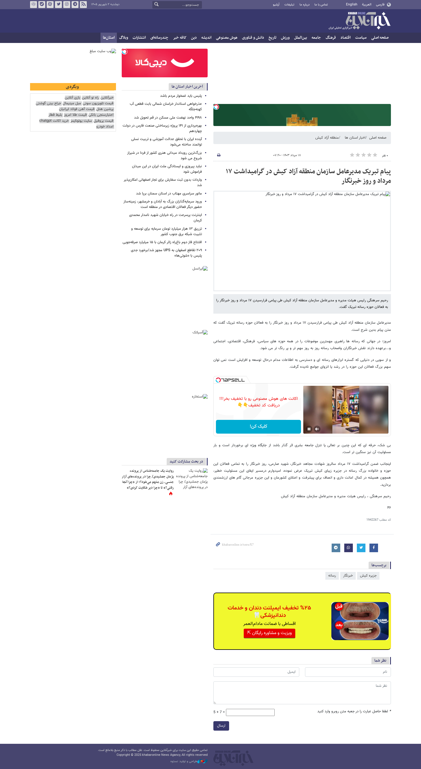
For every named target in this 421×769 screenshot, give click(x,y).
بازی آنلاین (72, 98)
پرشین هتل (104, 109)
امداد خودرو (104, 126)
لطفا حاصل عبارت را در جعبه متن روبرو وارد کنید (354, 711)
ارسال (221, 726)
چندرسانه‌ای (159, 37)
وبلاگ (123, 37)
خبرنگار (348, 576)
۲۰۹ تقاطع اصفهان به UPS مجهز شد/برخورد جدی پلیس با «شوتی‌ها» (166, 253)
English (351, 4)
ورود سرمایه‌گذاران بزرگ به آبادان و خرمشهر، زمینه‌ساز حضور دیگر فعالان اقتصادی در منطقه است (162, 204)
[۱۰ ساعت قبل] (192, 478)
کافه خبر (179, 37)
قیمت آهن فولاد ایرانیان (77, 109)
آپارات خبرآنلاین (50, 4)
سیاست (361, 37)
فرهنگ (331, 37)
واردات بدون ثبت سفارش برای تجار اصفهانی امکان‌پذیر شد (163, 182)
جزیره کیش (368, 576)
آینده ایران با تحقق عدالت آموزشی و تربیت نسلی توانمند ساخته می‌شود (166, 141)
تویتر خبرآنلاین (58, 4)
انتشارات (139, 37)
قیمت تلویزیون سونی (98, 103)
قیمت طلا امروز (75, 115)
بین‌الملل (300, 37)
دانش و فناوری (253, 37)
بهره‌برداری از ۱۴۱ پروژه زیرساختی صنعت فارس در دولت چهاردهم (162, 128)
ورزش (285, 37)
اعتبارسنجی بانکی (100, 115)
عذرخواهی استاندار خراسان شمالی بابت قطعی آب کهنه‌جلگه (166, 106)
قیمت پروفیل (103, 121)
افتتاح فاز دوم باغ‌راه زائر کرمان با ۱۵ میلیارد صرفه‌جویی (162, 242)
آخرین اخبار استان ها (187, 86)
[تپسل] (216, 107)
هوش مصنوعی (226, 37)
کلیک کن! (258, 426)
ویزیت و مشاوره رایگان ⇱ (269, 633)
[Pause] (309, 429)
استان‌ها (109, 37)
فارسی (380, 4)
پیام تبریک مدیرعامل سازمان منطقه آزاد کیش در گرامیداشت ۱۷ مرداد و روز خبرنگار (308, 176)
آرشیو (276, 4)
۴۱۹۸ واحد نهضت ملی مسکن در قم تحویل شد (168, 118)
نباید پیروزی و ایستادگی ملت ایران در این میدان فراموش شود (167, 169)
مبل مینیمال (72, 103)
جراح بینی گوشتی (48, 103)
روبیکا (33, 4)
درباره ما (305, 4)
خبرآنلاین (359, 21)
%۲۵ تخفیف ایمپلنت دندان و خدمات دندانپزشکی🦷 (269, 611)
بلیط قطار (55, 115)
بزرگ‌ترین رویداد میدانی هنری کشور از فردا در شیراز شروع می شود (164, 155)
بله (41, 4)
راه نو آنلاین (90, 98)
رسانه (332, 576)
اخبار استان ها (355, 138)
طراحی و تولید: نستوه (183, 761)
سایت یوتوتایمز (81, 121)
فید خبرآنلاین (83, 4)
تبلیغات (289, 4)
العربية (366, 4)
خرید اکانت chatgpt (54, 121)
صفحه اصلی (380, 37)
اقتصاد (346, 37)
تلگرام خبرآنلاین (75, 4)
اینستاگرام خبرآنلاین (66, 4)
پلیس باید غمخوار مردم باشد (181, 96)
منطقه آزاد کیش (327, 138)
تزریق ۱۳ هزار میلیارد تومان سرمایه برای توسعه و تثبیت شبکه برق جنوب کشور (166, 231)
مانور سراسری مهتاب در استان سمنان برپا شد (169, 193)
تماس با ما (321, 4)
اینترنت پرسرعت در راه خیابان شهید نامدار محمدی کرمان (165, 217)
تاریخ (272, 37)
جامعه (316, 37)
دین (194, 37)
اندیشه (206, 37)
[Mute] (317, 429)
